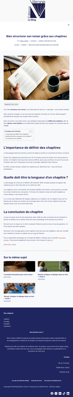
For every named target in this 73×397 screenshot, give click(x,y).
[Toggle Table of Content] (30, 131)
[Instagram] (56, 393)
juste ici (50, 240)
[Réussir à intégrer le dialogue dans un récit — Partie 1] (19, 288)
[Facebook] (52, 393)
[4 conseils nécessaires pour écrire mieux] (19, 266)
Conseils (41, 41)
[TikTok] (64, 393)
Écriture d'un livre (50, 41)
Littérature (7, 326)
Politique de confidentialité (52, 380)
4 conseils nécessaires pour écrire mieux (18, 274)
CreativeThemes (43, 387)
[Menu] (68, 25)
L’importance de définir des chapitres (17, 134)
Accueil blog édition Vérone (20, 380)
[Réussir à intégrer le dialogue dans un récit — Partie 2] (53, 266)
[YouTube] (60, 393)
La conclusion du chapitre (14, 138)
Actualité (7, 324)
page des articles (36, 380)
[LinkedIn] (68, 393)
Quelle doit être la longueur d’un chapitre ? (19, 136)
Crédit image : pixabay (10, 244)
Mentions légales (54, 387)
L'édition (6, 319)
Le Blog (32, 19)
